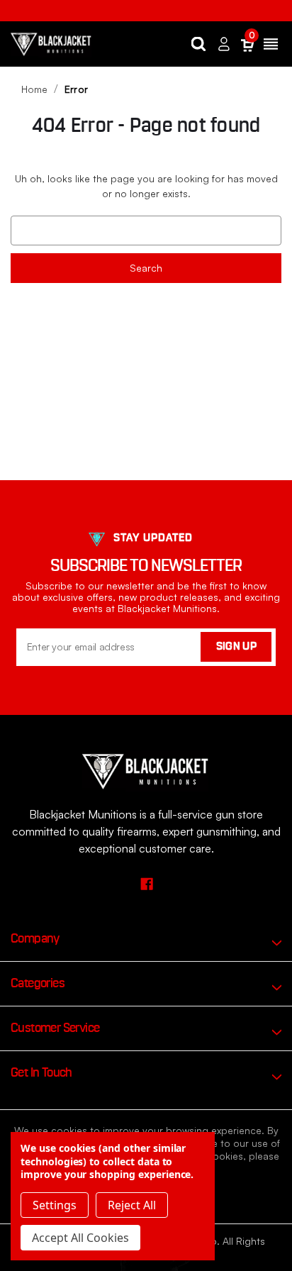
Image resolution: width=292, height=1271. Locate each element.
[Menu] (270, 44)
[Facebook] (146, 883)
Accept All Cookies (80, 1237)
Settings (55, 1205)
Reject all (132, 1205)
